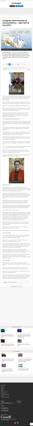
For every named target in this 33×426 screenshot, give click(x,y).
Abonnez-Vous (19, 6)
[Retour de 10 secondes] (7, 64)
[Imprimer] (21, 286)
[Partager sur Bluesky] (13, 286)
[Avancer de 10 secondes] (12, 64)
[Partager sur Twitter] (15, 286)
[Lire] (9, 64)
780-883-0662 (19, 402)
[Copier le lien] (19, 286)
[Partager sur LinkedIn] (17, 286)
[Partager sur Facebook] (11, 286)
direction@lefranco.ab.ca (5, 408)
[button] (12, 6)
